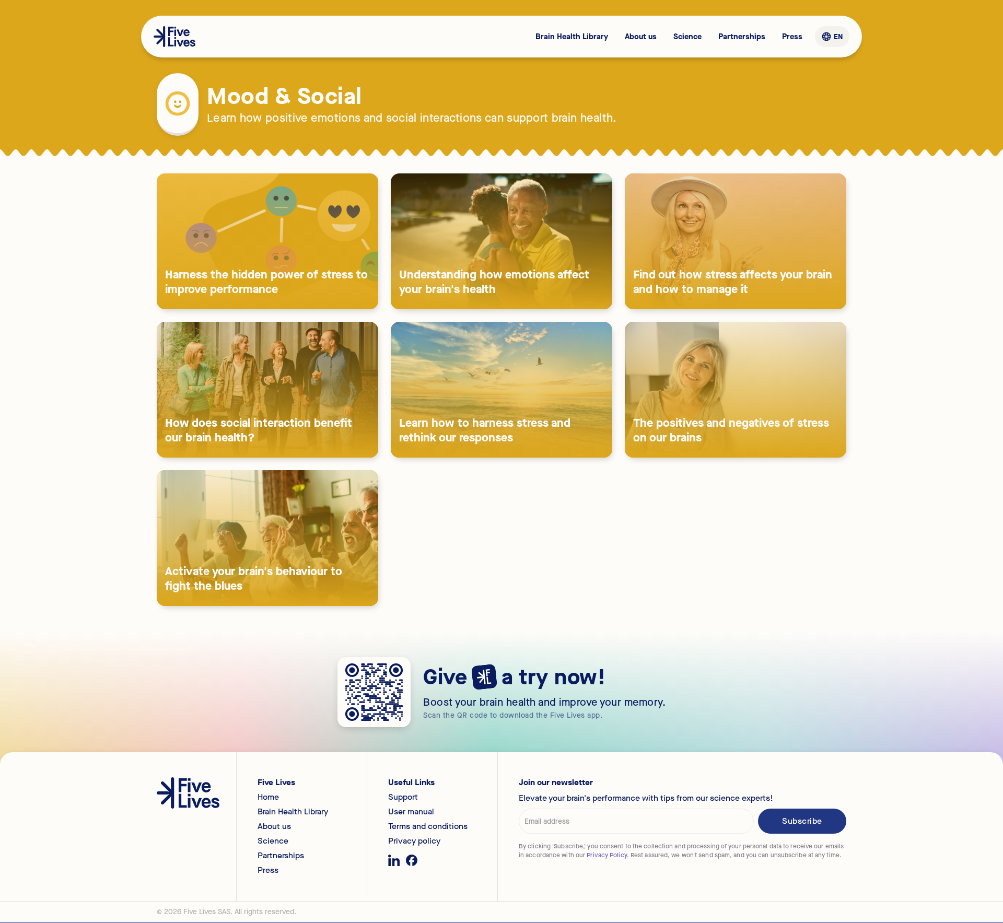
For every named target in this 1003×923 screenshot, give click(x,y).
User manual (411, 812)
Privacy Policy (606, 855)
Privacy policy (414, 841)
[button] (832, 36)
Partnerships (741, 36)
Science (687, 36)
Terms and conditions (428, 826)
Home (268, 797)
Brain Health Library (571, 36)
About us (641, 36)
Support (403, 797)
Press (792, 36)
